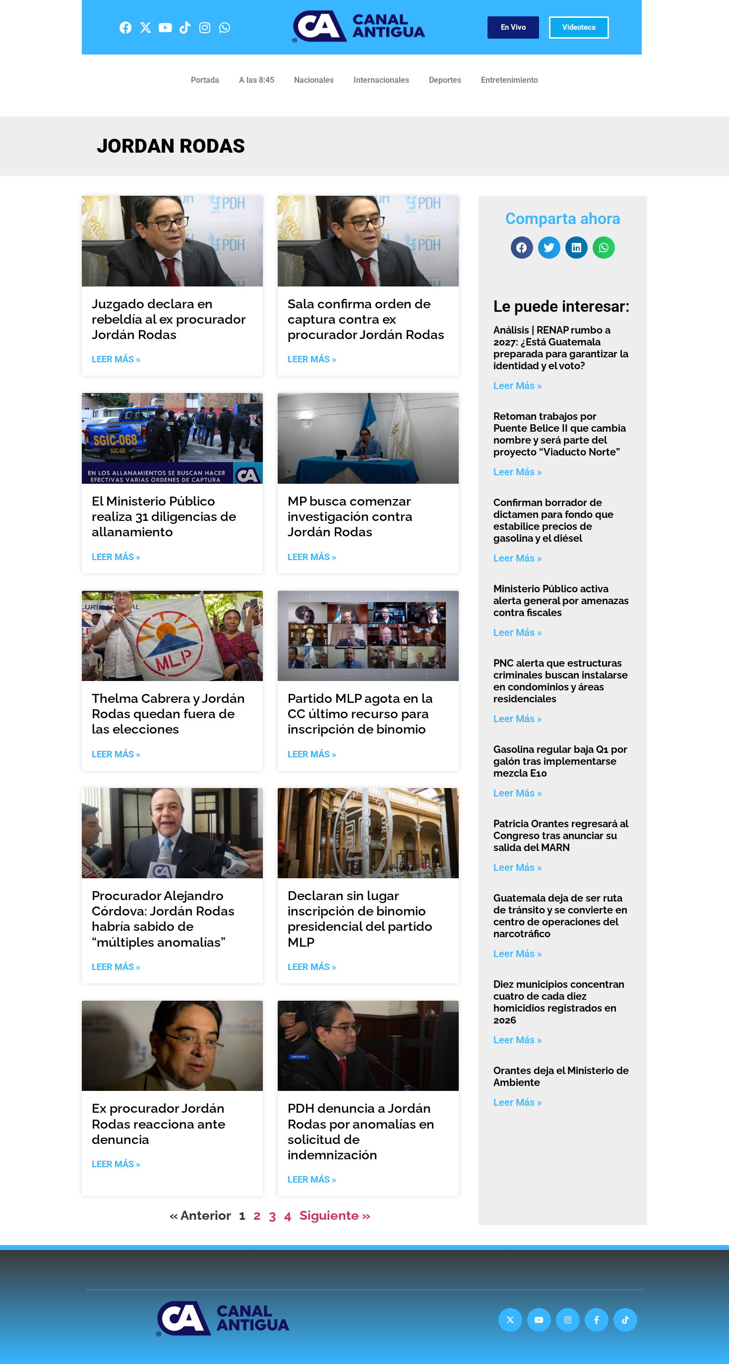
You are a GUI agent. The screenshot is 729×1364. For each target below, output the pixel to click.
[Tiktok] (185, 27)
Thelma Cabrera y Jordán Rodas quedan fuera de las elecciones (168, 714)
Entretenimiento (509, 80)
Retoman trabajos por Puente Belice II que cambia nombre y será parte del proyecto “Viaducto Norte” (559, 434)
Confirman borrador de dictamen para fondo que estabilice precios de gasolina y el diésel (553, 520)
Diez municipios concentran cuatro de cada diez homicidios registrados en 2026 (558, 1002)
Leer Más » (116, 359)
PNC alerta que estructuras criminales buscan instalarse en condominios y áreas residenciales (560, 681)
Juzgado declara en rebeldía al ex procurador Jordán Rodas (168, 319)
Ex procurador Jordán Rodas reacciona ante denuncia (158, 1123)
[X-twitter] (145, 27)
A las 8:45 (256, 80)
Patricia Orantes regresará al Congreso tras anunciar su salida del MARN (560, 835)
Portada (205, 80)
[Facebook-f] (596, 1320)
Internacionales (381, 80)
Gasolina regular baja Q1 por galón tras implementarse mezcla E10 (560, 761)
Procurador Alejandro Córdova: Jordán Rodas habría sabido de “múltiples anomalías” (163, 919)
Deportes (445, 80)
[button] (522, 247)
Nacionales (314, 80)
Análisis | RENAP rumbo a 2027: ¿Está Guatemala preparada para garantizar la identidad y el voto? (560, 348)
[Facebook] (125, 27)
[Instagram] (205, 27)
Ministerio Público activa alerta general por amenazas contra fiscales (561, 601)
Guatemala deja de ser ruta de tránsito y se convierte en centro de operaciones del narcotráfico (560, 916)
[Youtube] (165, 27)
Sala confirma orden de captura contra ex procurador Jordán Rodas (366, 319)
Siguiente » (335, 1215)
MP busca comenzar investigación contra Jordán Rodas (350, 516)
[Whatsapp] (225, 27)
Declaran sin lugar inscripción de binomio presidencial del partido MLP (360, 919)
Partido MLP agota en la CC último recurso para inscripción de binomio (360, 714)
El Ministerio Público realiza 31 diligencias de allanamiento (164, 516)
